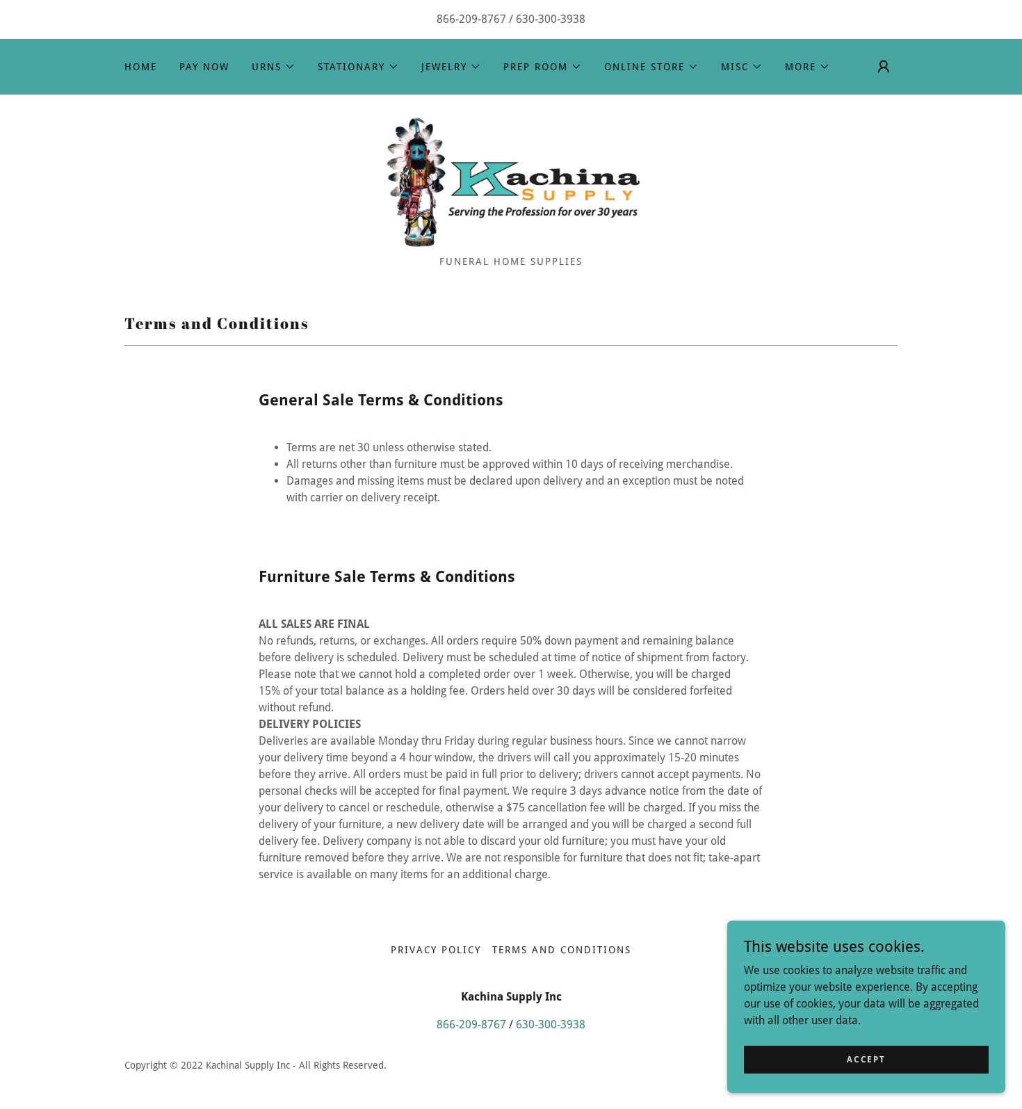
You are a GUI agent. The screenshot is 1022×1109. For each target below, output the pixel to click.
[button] (273, 66)
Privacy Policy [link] (436, 949)
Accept (866, 1059)
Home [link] (140, 66)
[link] (511, 179)
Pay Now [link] (204, 66)
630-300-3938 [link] (550, 19)
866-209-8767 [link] (471, 19)
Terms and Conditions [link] (561, 949)
